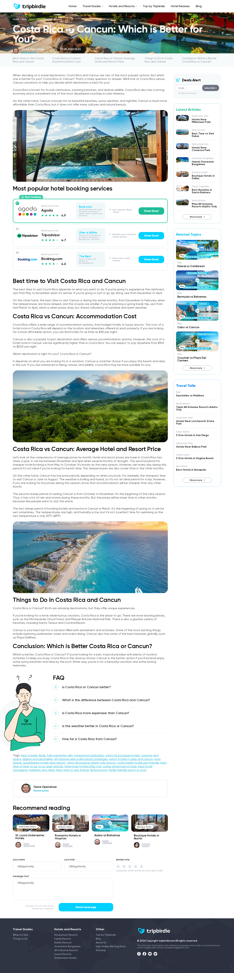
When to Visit (198, 130)
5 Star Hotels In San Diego (192, 435)
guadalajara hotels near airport (44, 762)
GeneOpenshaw (29, 845)
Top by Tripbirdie (154, 6)
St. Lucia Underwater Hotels (29, 837)
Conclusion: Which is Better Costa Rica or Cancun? (199, 60)
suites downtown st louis (120, 766)
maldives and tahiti (42, 770)
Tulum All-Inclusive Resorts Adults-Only (197, 408)
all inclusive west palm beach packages (81, 759)
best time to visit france (72, 770)
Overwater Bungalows (203, 158)
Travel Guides (91, 6)
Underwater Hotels (27, 827)
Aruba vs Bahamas (107, 835)
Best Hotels (181, 466)
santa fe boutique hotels (122, 755)
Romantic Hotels (65, 827)
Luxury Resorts (62, 954)
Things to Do (20, 938)
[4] (136, 866)
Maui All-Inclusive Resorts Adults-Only (204, 205)
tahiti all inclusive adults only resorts (91, 762)
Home (72, 6)
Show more (196, 217)
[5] (141, 866)
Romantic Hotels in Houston (68, 837)
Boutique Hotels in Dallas (203, 177)
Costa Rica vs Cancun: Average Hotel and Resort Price (115, 60)
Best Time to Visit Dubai (203, 135)
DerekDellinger (68, 845)
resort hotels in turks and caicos (131, 759)
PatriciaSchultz (146, 845)
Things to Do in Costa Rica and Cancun (159, 60)
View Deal (151, 211)
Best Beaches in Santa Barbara (202, 191)
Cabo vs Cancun (188, 327)
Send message (86, 907)
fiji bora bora (98, 770)
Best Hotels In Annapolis (191, 469)
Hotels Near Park (200, 116)
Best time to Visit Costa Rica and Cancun (28, 60)
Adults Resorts (199, 200)
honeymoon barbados (89, 755)
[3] (130, 866)
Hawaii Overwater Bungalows (203, 163)
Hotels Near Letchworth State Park (195, 422)
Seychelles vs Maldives (190, 395)
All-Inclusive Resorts (66, 950)
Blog (199, 6)
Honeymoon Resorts (66, 935)
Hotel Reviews (180, 6)
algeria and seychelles (37, 759)
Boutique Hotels (144, 827)
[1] (118, 866)
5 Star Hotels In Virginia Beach (195, 458)
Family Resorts (62, 938)
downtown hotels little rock (82, 766)
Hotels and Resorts (122, 6)
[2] (124, 866)
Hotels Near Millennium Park (201, 121)
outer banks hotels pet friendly (138, 762)
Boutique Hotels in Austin (146, 837)
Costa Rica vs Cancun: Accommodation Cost (66, 60)
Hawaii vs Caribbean (191, 266)
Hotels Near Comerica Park (201, 149)
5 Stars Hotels (182, 432)
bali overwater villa (59, 755)
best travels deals (33, 755)
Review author (29, 52)
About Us (101, 942)
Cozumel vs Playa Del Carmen (191, 359)
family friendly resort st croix (127, 770)
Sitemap (101, 950)
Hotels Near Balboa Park (191, 446)
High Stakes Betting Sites (111, 946)
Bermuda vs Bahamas (191, 296)
